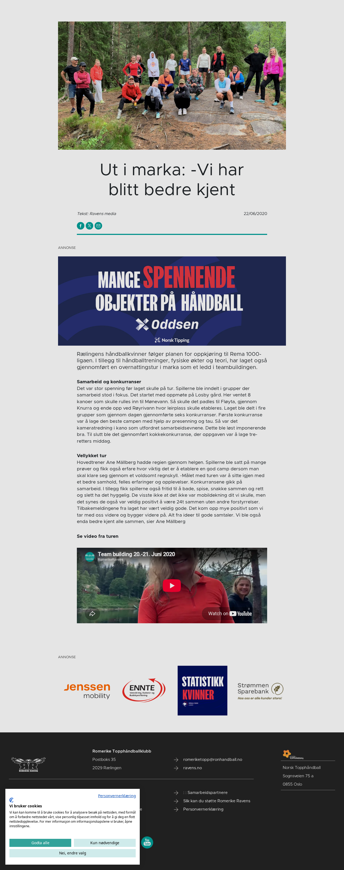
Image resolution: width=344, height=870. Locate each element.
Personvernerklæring (117, 795)
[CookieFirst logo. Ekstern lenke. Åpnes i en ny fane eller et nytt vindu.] (11, 800)
